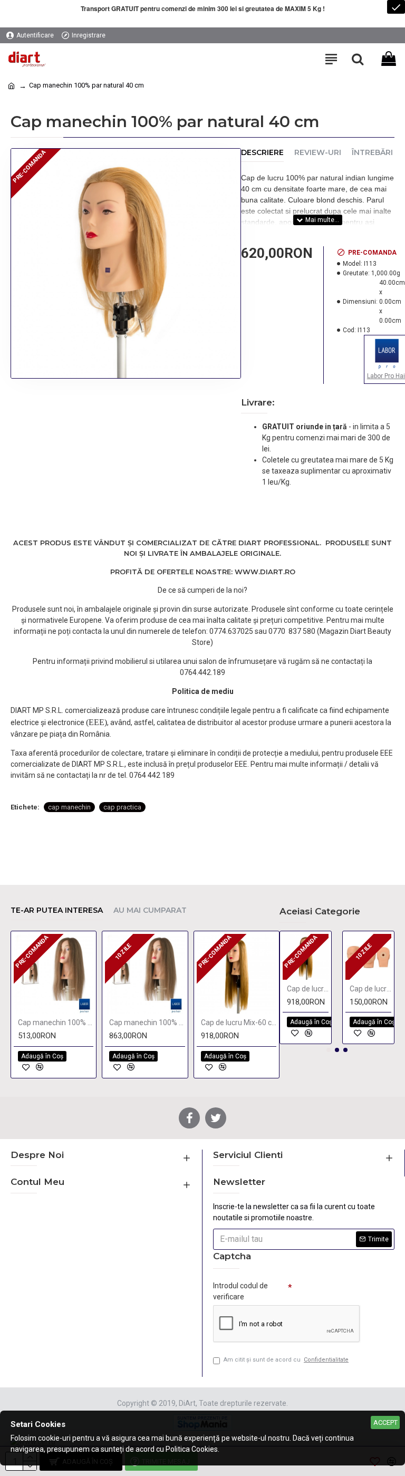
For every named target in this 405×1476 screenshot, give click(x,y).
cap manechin (69, 807)
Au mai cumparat (150, 910)
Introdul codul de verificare (240, 1291)
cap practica (122, 807)
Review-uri (317, 152)
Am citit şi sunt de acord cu (286, 1359)
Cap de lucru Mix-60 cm (238, 1022)
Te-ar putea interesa (57, 910)
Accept (385, 1422)
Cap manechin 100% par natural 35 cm (55, 1022)
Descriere (262, 152)
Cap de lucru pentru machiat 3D (370, 989)
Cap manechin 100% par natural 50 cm (147, 1022)
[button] (328, 1050)
